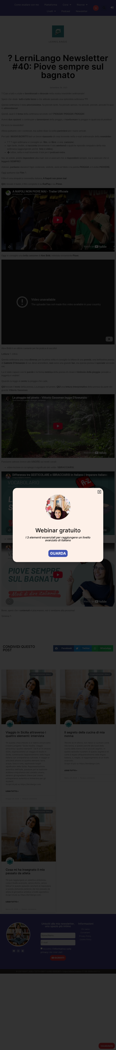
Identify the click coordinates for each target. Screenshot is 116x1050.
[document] (58, 525)
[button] (99, 492)
